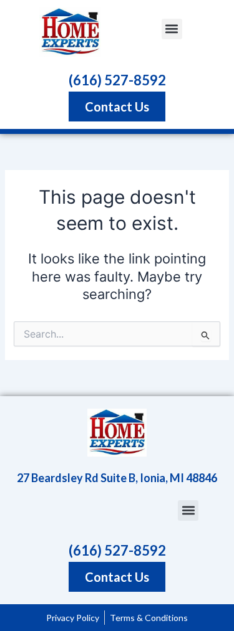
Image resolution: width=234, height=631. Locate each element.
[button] (172, 29)
